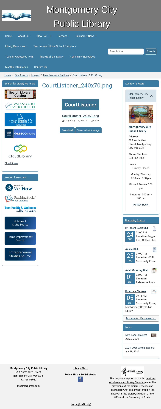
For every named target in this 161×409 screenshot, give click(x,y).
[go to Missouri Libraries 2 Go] (20, 119)
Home (8, 36)
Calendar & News (85, 36)
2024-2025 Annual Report (139, 347)
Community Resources (82, 56)
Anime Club (132, 249)
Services (62, 36)
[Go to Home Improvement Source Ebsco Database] (20, 238)
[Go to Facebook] (80, 378)
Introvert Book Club (137, 227)
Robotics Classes (135, 291)
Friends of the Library (52, 56)
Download (67, 130)
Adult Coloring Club (136, 270)
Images (35, 75)
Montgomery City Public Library (138, 96)
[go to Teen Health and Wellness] (20, 209)
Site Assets (21, 75)
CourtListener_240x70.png (80, 116)
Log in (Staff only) (81, 404)
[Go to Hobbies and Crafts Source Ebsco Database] (20, 222)
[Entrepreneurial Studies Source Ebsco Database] (20, 253)
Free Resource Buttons (56, 75)
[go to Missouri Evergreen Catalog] (20, 105)
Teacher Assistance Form (19, 56)
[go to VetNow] (20, 187)
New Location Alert (136, 335)
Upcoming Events (135, 220)
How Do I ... (43, 36)
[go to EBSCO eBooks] (20, 133)
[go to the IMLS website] (132, 371)
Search (151, 51)
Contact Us (40, 67)
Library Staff (80, 368)
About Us (23, 36)
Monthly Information (16, 67)
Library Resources (15, 46)
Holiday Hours (141, 204)
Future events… (148, 318)
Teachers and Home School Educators (54, 46)
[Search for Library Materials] (20, 93)
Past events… (133, 318)
